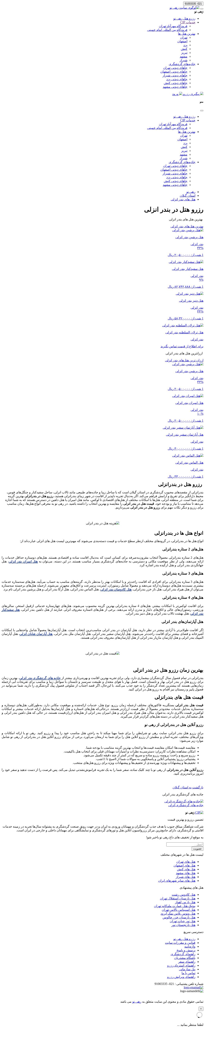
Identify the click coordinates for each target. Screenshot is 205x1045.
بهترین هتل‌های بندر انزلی (187, 226)
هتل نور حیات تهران (182, 921)
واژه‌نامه (189, 946)
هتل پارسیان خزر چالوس (179, 917)
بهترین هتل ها (186, 33)
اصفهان (182, 41)
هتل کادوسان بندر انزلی (116, 589)
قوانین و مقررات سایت (180, 942)
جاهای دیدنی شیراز (175, 75)
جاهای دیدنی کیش (175, 83)
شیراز (183, 60)
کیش (184, 49)
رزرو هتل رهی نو (184, 18)
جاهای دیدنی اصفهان (173, 71)
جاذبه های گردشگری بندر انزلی (40, 678)
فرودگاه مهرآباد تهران (173, 26)
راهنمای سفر (186, 961)
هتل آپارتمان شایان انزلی (36, 634)
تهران (183, 37)
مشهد (183, 56)
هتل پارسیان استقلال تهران (177, 898)
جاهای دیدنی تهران (175, 67)
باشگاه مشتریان (184, 958)
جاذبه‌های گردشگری (182, 64)
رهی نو (136, 1001)
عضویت (197, 848)
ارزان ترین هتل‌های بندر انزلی (184, 360)
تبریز (184, 52)
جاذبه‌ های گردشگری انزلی (185, 805)
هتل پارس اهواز (185, 902)
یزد (185, 45)
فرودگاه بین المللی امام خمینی (167, 30)
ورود (175, 94)
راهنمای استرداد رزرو (181, 965)
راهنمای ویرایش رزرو (181, 977)
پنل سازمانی (187, 969)
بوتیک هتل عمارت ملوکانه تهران (174, 906)
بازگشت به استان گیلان (188, 787)
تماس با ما (188, 973)
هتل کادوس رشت (183, 894)
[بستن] (201, 110)
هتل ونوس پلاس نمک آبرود (178, 913)
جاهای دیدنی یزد (176, 79)
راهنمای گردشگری (183, 954)
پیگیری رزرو (191, 94)
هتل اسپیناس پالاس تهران (178, 909)
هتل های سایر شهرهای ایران (176, 880)
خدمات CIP (187, 22)
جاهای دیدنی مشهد (175, 86)
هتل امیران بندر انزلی (23, 561)
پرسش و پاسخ (186, 950)
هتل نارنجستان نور (183, 925)
